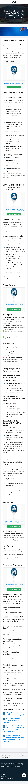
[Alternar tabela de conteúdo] (17, 62)
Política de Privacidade (7, 778)
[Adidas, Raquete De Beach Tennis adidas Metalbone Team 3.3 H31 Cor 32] (14, 79)
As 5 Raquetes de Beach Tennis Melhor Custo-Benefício (12, 720)
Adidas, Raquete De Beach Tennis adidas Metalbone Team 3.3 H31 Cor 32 (14, 82)
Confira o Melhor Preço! (14, 87)
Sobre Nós (3, 776)
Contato (3, 774)
